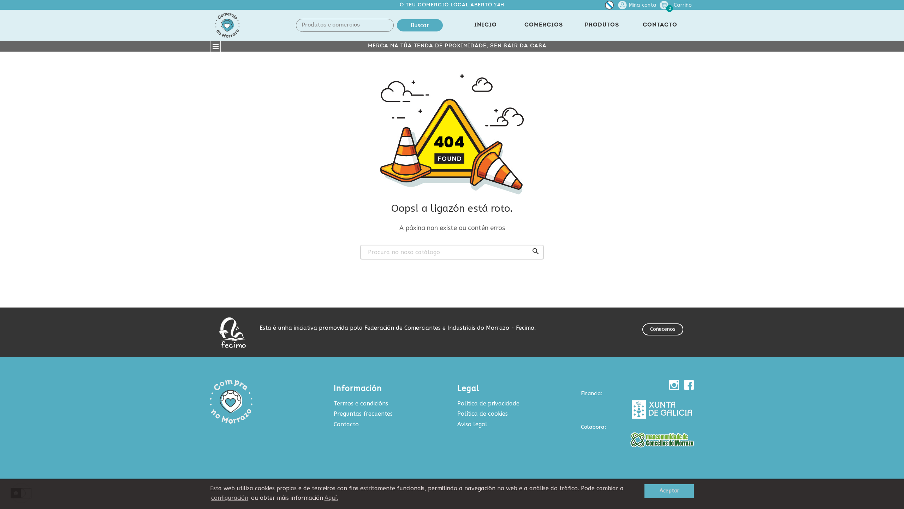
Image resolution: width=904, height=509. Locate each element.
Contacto (346, 424)
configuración (229, 498)
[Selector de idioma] (609, 6)
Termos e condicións (361, 403)
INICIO (485, 25)
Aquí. (331, 498)
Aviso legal (472, 424)
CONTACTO (660, 25)
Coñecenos (663, 329)
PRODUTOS (602, 25)
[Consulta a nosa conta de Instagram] (674, 385)
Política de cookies (482, 413)
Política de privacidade (488, 403)
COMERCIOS (543, 25)
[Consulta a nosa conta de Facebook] (689, 385)
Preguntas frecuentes (363, 413)
